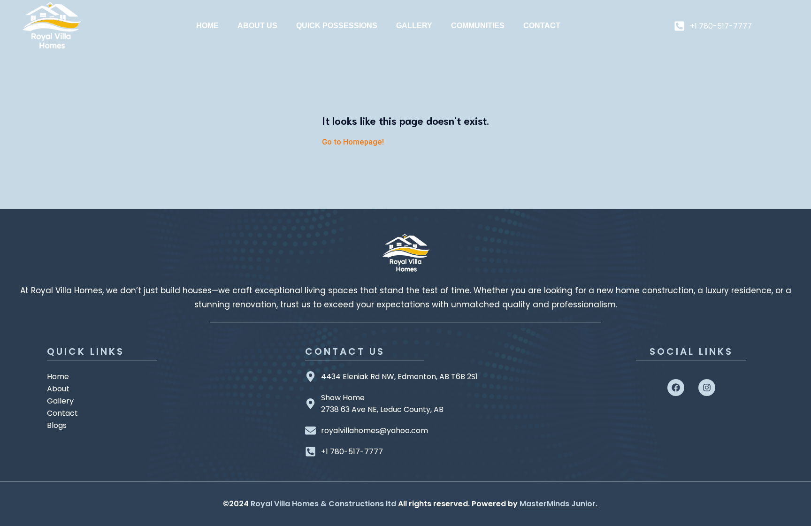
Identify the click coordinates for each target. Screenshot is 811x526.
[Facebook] (675, 387)
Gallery (414, 26)
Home (207, 26)
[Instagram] (706, 387)
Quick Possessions (336, 26)
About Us (257, 26)
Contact (541, 26)
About (58, 388)
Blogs (57, 425)
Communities (478, 26)
